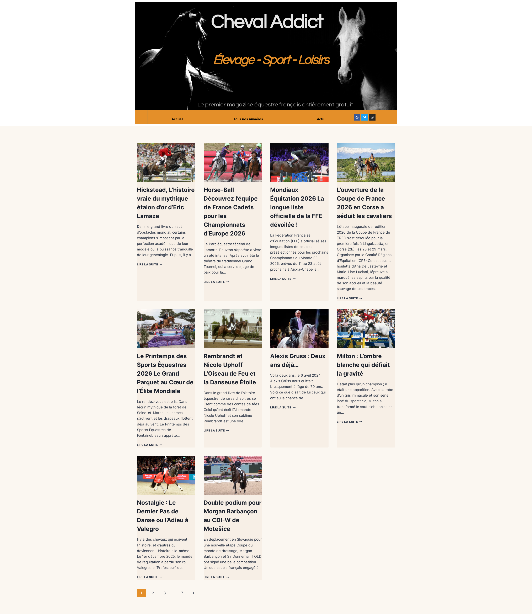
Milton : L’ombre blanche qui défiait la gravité (363, 365)
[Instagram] (372, 117)
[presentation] (166, 162)
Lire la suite (149, 264)
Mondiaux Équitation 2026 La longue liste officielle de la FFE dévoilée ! (297, 207)
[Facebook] (357, 117)
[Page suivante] (193, 593)
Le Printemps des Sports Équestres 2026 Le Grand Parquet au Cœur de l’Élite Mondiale (165, 374)
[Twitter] (364, 117)
